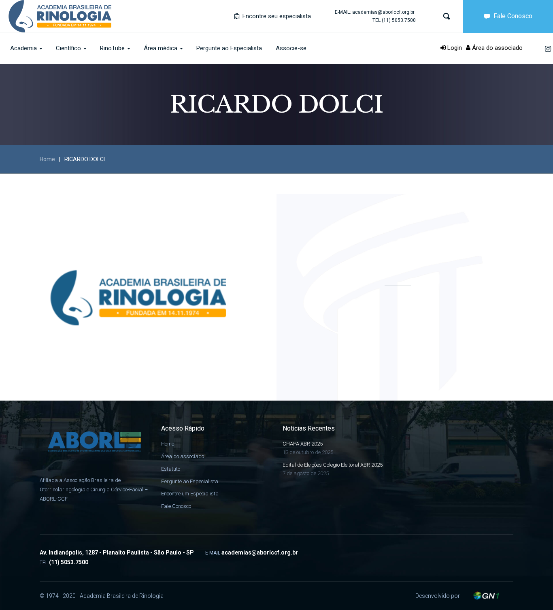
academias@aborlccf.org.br (383, 12)
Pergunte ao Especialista (189, 481)
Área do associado (496, 47)
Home (47, 159)
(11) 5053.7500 (399, 20)
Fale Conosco (512, 16)
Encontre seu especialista (276, 16)
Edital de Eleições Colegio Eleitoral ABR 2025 (333, 465)
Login (454, 47)
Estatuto (170, 469)
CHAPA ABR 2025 (303, 444)
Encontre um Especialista (190, 494)
